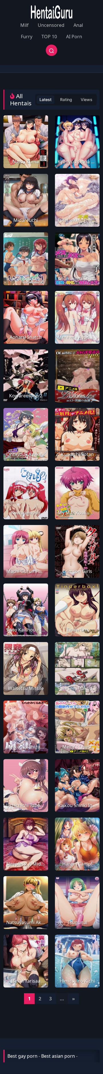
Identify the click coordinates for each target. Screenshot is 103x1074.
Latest (45, 99)
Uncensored (51, 25)
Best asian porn (58, 1056)
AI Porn (74, 36)
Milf (24, 25)
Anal (78, 25)
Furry (26, 36)
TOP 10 (49, 36)
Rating (66, 99)
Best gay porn (22, 1056)
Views (86, 99)
